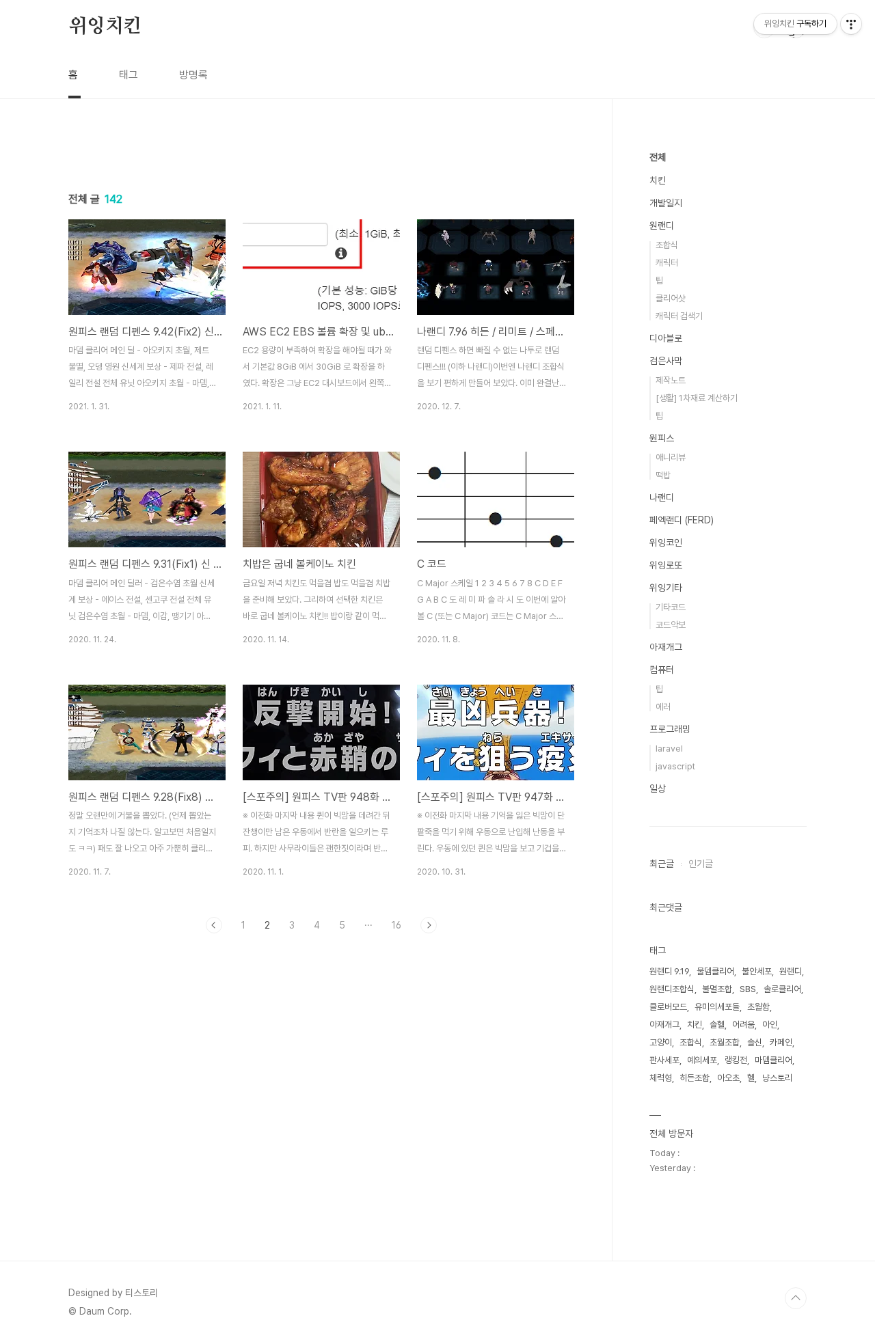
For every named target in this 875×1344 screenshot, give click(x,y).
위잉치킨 (105, 26)
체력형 (660, 1078)
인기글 (700, 863)
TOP (796, 1298)
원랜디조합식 (672, 989)
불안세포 (757, 971)
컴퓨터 (661, 669)
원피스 (661, 438)
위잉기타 (665, 587)
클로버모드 (668, 1007)
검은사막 (665, 360)
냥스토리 (777, 1078)
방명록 (193, 74)
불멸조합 (717, 989)
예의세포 (702, 1060)
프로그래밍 (669, 729)
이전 (214, 925)
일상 (657, 788)
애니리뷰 (671, 457)
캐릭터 (667, 263)
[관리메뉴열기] (851, 24)
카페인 (781, 1042)
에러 (663, 707)
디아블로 (665, 338)
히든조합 (694, 1078)
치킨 (657, 180)
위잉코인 (665, 542)
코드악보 (671, 625)
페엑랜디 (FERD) (681, 520)
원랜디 (661, 225)
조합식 (667, 245)
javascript (675, 766)
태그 (128, 74)
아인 (769, 1024)
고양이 (660, 1042)
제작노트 (671, 380)
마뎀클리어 (773, 1060)
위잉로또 (665, 565)
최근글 (661, 863)
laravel (669, 748)
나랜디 (661, 497)
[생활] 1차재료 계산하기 (697, 398)
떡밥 (663, 475)
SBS (748, 989)
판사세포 (664, 1060)
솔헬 (717, 1024)
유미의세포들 (717, 1007)
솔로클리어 (782, 989)
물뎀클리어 (715, 971)
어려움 (743, 1024)
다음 (428, 925)
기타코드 (671, 607)
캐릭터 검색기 (679, 316)
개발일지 (665, 202)
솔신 (754, 1042)
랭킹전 (736, 1060)
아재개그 (665, 647)
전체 (657, 157)
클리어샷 (671, 298)
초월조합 (725, 1042)
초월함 (758, 1007)
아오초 (728, 1078)
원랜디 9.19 (669, 971)
